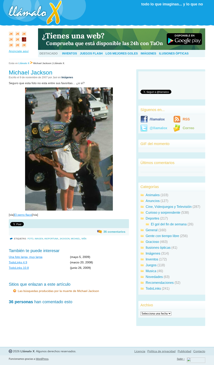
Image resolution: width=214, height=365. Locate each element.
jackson (65, 238)
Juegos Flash (91, 53)
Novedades (154, 277)
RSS (186, 119)
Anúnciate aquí (19, 51)
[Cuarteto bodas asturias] (24, 40)
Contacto (199, 351)
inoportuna (51, 238)
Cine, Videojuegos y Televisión (169, 206)
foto (30, 238)
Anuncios (153, 201)
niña (84, 238)
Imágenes (148, 53)
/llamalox (157, 119)
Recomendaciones (160, 282)
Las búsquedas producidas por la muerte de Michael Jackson (58, 291)
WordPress (42, 358)
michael (75, 238)
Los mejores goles (122, 53)
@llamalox (158, 128)
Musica (151, 271)
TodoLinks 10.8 (19, 267)
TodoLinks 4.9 (18, 262)
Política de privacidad (161, 351)
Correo (188, 128)
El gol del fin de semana (169, 224)
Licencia (139, 351)
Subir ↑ (181, 358)
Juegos (151, 265)
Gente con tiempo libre (162, 236)
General (152, 230)
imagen (39, 238)
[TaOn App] (121, 49)
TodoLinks (153, 288)
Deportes (152, 218)
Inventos (69, 53)
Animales (153, 195)
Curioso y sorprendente (163, 212)
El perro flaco (23, 214)
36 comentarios (114, 231)
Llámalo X (23, 63)
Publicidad (184, 351)
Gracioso (152, 242)
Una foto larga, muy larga (25, 257)
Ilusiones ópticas (174, 53)
